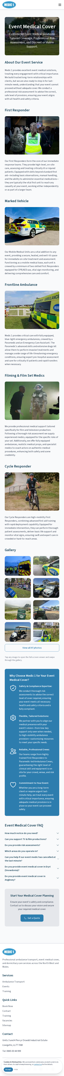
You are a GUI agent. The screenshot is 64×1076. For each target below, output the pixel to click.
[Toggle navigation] (60, 5)
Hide (16, 1069)
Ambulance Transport (13, 981)
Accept (8, 1069)
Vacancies (7, 1020)
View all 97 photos (32, 647)
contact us (38, 1064)
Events (5, 986)
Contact (6, 1011)
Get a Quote (34, 918)
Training (6, 991)
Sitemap (6, 1025)
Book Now (7, 1006)
